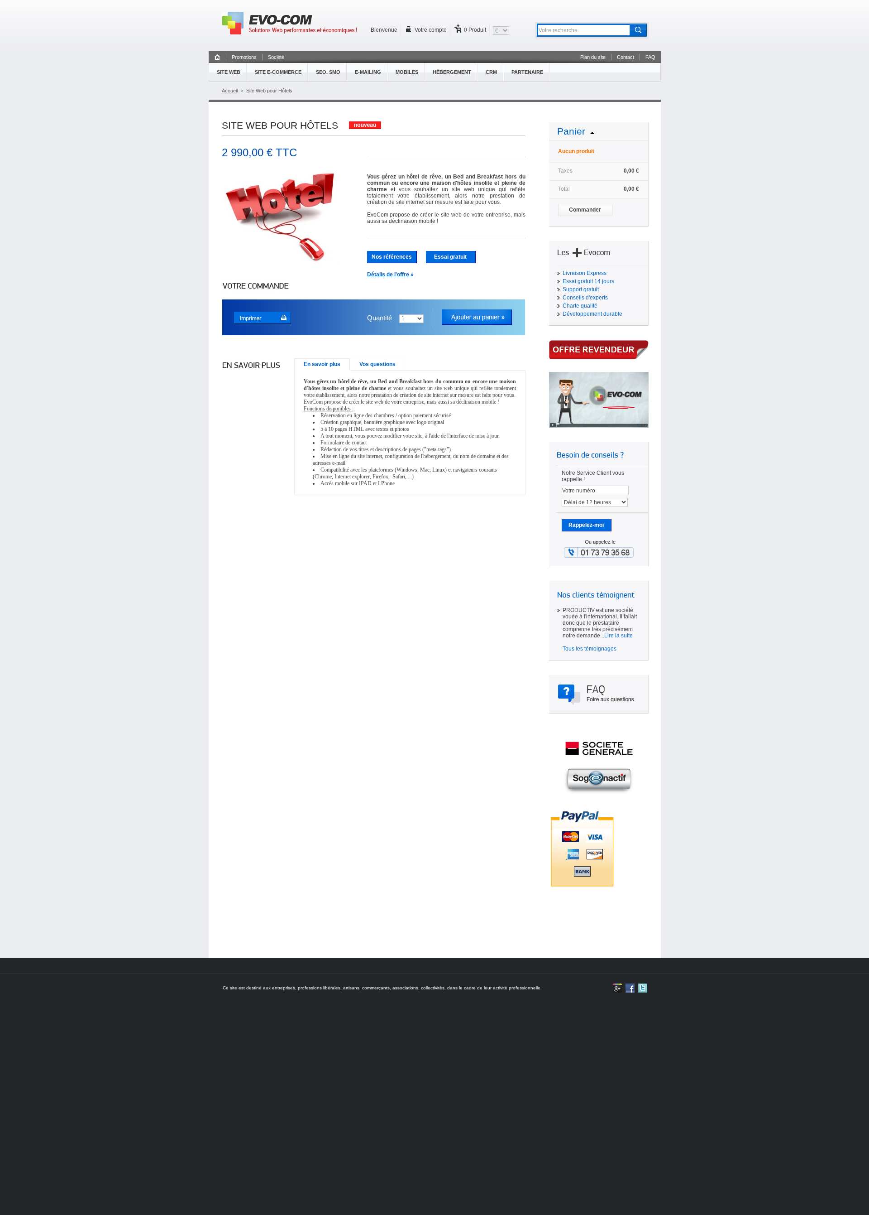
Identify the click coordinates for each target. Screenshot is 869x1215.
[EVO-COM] (289, 23)
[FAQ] (598, 694)
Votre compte (431, 30)
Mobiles (407, 72)
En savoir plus (322, 364)
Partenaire (527, 72)
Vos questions (377, 364)
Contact (625, 57)
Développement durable (592, 314)
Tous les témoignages (589, 649)
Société (276, 57)
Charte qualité (580, 306)
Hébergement (452, 72)
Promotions (244, 57)
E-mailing (368, 72)
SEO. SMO (328, 72)
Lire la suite (618, 635)
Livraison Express (584, 273)
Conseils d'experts (585, 297)
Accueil (230, 90)
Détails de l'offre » (390, 274)
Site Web (228, 72)
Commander (585, 210)
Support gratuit (581, 289)
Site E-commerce (278, 72)
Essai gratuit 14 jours (588, 281)
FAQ (650, 57)
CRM (491, 72)
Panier (571, 131)
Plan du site (593, 57)
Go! (639, 30)
